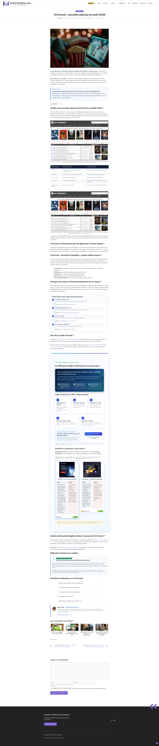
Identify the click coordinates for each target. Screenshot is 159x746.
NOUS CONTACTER (50, 724)
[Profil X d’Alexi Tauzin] (71, 614)
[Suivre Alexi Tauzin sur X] (155, 3)
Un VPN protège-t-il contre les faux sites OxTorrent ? (70, 601)
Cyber (99, 3)
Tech (129, 3)
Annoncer (135, 3)
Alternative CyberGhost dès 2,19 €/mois (93, 438)
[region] (79, 177)
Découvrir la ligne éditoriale (63, 614)
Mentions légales (47, 737)
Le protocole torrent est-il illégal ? (66, 596)
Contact (150, 3)
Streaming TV (122, 3)
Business (105, 3)
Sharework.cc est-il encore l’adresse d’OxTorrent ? (69, 592)
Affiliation (62, 737)
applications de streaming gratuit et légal (70, 547)
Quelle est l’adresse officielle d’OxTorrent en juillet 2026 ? (71, 583)
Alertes (91, 3)
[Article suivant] (107, 646)
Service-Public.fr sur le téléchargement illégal (69, 339)
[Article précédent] (51, 646)
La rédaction (142, 3)
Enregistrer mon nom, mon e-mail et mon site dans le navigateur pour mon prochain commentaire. (78, 688)
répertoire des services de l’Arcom (93, 345)
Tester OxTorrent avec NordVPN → (93, 433)
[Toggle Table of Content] (59, 104)
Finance (113, 3)
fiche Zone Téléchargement (57, 347)
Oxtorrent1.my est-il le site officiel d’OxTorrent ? (69, 587)
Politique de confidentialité (55, 737)
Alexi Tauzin (60, 18)
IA (95, 3)
